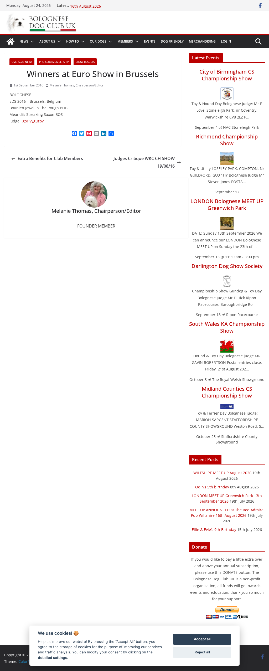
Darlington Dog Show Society (227, 266)
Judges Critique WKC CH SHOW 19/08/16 (144, 162)
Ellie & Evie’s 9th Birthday (214, 529)
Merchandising (202, 41)
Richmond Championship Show (227, 140)
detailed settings (52, 657)
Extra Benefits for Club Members (50, 158)
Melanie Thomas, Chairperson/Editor (77, 85)
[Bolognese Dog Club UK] (10, 41)
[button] (31, 41)
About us (47, 41)
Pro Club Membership (54, 62)
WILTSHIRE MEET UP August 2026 (222, 472)
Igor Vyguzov (33, 120)
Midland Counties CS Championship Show (227, 392)
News (23, 41)
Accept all (202, 639)
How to (72, 41)
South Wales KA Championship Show (227, 327)
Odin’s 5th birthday (212, 486)
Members (125, 41)
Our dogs (98, 41)
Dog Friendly (172, 41)
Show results (85, 62)
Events (150, 41)
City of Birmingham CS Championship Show (226, 75)
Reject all (202, 652)
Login (226, 41)
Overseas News (22, 62)
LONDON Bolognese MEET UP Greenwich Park (226, 204)
